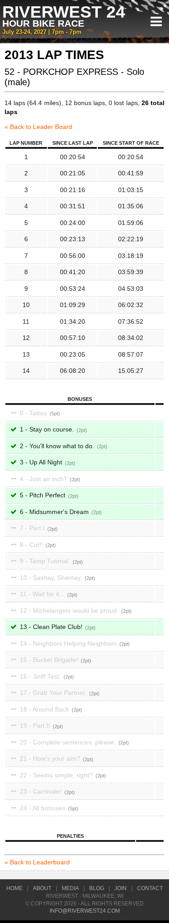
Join (120, 888)
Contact (150, 888)
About (42, 888)
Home (14, 888)
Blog (96, 888)
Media (70, 888)
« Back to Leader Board (38, 126)
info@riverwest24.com (85, 911)
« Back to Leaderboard (37, 862)
